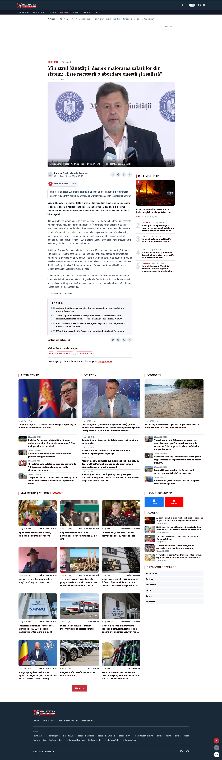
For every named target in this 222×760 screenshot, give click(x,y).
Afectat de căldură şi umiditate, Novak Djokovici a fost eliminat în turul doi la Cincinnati (157, 255)
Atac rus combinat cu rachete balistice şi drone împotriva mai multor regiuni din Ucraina (153, 212)
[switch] (192, 5)
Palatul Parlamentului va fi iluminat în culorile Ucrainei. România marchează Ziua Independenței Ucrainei (52, 443)
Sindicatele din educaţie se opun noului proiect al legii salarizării (49, 455)
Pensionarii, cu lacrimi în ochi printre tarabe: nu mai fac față (118, 534)
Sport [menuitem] (98, 12)
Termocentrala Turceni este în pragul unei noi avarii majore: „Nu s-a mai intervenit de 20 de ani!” (78, 582)
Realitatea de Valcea (181, 736)
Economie (70, 19)
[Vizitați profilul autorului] (50, 174)
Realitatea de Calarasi (75, 173)
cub (51, 353)
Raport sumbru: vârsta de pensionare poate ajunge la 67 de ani (78, 535)
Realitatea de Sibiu (129, 740)
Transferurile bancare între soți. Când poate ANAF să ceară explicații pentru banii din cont (36, 628)
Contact (36, 721)
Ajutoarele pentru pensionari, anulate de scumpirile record (34, 534)
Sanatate (145, 263)
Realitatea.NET (38, 736)
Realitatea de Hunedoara (106, 736)
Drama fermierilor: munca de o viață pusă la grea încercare (35, 581)
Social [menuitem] (76, 12)
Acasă (52, 19)
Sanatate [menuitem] (87, 12)
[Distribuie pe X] (129, 174)
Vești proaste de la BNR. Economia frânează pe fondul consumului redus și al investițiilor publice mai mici (120, 584)
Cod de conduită (87, 721)
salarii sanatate (84, 353)
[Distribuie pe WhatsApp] (124, 174)
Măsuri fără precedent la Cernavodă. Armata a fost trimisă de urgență (90, 331)
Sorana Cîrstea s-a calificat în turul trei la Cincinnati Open (156, 240)
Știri (60, 19)
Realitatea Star (68, 736)
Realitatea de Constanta (144, 736)
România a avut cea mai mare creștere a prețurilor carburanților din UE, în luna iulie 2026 (120, 675)
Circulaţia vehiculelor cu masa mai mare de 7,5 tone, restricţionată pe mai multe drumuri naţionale (52, 467)
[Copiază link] (112, 174)
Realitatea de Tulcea (95, 740)
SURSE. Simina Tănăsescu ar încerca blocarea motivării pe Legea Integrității (106, 452)
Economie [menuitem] (64, 12)
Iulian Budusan (133, 575)
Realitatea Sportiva (53, 736)
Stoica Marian (92, 622)
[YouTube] (204, 5)
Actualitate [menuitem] (38, 12)
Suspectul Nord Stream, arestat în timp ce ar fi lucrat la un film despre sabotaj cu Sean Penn (52, 480)
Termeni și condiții (48, 721)
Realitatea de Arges (125, 736)
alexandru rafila (64, 353)
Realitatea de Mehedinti (85, 736)
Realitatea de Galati (112, 740)
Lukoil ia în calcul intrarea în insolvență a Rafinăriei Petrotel (77, 627)
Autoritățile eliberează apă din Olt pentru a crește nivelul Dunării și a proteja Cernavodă (90, 309)
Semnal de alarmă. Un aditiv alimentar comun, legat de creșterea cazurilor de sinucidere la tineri (158, 270)
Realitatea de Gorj (39, 740)
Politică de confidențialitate (68, 721)
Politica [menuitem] (52, 12)
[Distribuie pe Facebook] (118, 174)
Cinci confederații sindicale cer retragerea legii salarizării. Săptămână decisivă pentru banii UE (90, 325)
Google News (105, 361)
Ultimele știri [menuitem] (22, 12)
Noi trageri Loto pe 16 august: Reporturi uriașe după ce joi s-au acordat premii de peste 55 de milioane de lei (157, 229)
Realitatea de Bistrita (163, 736)
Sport (143, 236)
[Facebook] (199, 5)
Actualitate (146, 223)
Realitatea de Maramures (76, 740)
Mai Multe (79, 688)
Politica (139, 217)
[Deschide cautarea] (183, 5)
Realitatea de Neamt (56, 740)
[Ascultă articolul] (216, 741)
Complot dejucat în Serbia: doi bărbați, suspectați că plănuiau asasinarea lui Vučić (47, 426)
